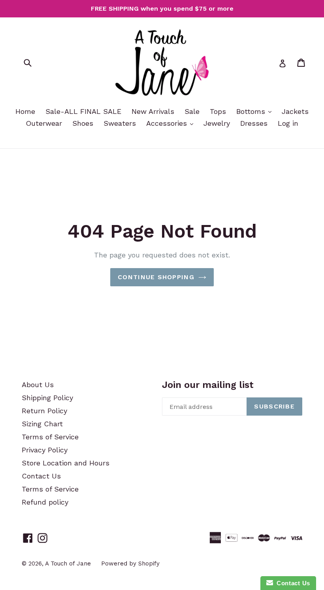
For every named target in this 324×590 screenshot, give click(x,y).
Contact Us (41, 476)
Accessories (167, 123)
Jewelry (216, 123)
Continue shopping (156, 277)
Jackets (295, 111)
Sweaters (120, 123)
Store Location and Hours (65, 463)
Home (25, 111)
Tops (218, 111)
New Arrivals (153, 111)
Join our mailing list (208, 384)
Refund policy (45, 502)
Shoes (82, 123)
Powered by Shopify (130, 563)
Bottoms (251, 111)
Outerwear (44, 123)
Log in (288, 123)
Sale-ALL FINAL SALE (83, 111)
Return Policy (44, 411)
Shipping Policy (47, 397)
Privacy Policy (45, 450)
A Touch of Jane (68, 563)
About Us (38, 384)
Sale (192, 111)
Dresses (253, 123)
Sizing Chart (42, 424)
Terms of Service (50, 437)
